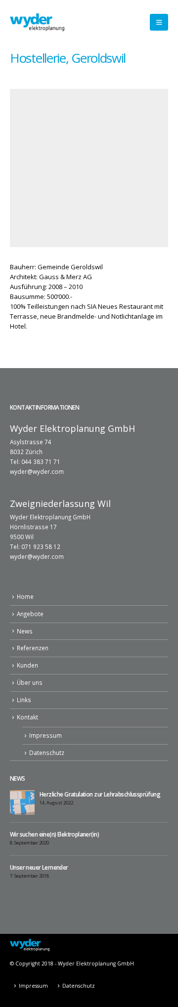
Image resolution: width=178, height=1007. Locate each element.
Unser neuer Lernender (39, 867)
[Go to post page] (22, 801)
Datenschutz (46, 752)
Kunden (27, 665)
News (25, 631)
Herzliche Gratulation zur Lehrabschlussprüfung (100, 794)
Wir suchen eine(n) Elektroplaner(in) (54, 834)
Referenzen (32, 648)
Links (24, 700)
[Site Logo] (37, 22)
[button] (159, 22)
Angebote (30, 614)
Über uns (30, 682)
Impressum (45, 735)
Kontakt (27, 717)
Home (25, 596)
